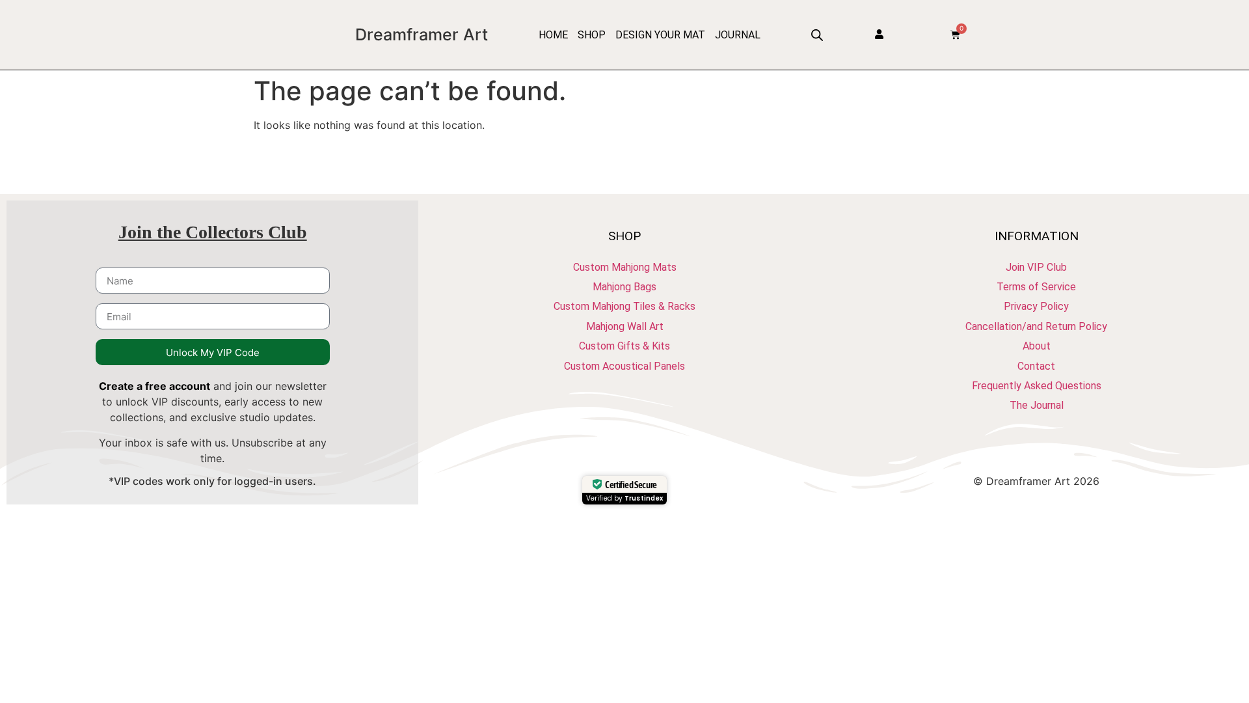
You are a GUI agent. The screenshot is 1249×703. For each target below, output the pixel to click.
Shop (592, 35)
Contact (1036, 366)
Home (553, 35)
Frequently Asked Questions (1036, 385)
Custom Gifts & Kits (624, 346)
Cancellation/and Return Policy (1036, 326)
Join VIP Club (1036, 267)
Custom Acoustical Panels (624, 366)
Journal (737, 35)
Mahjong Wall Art (625, 326)
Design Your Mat (660, 35)
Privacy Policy (1036, 306)
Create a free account (154, 386)
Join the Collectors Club (212, 232)
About (1037, 346)
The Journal (1037, 405)
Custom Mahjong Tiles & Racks (624, 306)
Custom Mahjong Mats (625, 267)
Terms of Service (1036, 287)
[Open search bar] (817, 34)
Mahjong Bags (624, 287)
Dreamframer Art (421, 34)
